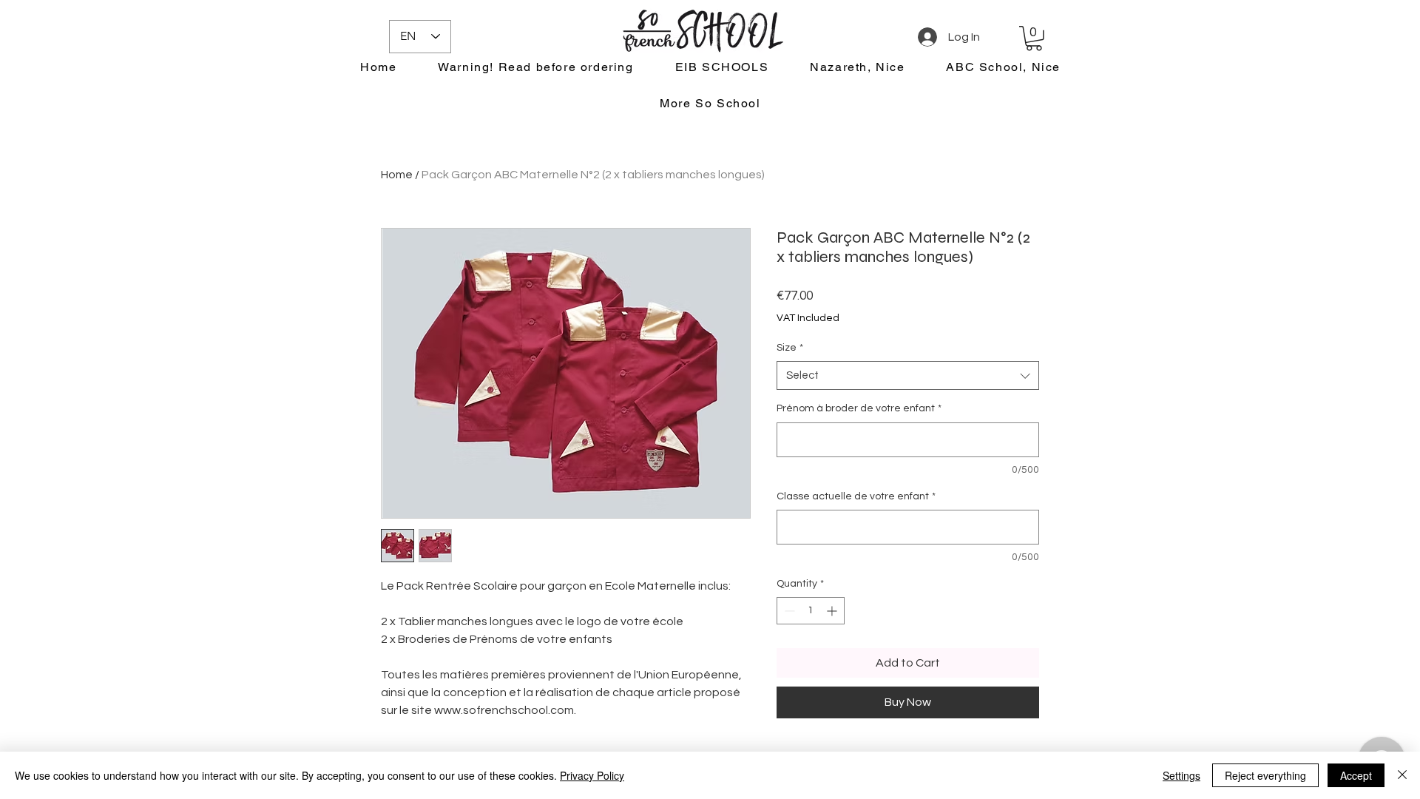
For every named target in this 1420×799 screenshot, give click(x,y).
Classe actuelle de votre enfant (856, 496)
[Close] (1402, 775)
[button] (1034, 38)
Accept (1356, 775)
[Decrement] (788, 611)
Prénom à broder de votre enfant (859, 408)
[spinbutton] (810, 611)
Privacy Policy (592, 775)
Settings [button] (1181, 775)
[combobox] (908, 375)
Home (397, 175)
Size (790, 348)
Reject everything (1265, 775)
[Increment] (833, 611)
